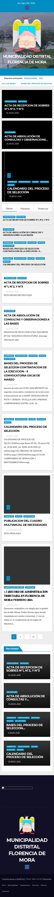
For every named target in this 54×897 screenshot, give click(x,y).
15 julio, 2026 (12, 143)
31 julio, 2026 (12, 113)
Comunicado (9, 181)
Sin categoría (10, 132)
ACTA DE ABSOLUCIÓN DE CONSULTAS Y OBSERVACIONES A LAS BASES (25, 140)
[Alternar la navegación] (50, 72)
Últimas (9, 209)
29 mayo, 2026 (12, 196)
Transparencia (25, 885)
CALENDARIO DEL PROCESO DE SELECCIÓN (25, 190)
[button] (45, 72)
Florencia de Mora (30, 78)
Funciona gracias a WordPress (13, 879)
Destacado (22, 101)
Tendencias (43, 209)
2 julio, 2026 (11, 384)
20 (33, 637)
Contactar (5, 891)
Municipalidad (13, 885)
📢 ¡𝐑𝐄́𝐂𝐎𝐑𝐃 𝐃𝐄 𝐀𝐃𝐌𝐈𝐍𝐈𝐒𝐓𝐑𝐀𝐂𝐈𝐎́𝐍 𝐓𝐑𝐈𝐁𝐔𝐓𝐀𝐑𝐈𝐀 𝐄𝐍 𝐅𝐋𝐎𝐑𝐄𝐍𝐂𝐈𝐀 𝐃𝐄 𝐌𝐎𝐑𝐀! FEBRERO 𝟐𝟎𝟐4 (26, 596)
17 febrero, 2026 (14, 530)
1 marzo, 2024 (12, 605)
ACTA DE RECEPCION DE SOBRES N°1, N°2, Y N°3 (26, 107)
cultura (32, 181)
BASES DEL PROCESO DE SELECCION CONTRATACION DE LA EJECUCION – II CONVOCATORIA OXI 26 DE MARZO (21, 251)
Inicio (4, 885)
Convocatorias (10, 101)
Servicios (35, 885)
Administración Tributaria (14, 587)
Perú (41, 78)
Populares (25, 209)
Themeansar (46, 879)
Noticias (8, 185)
